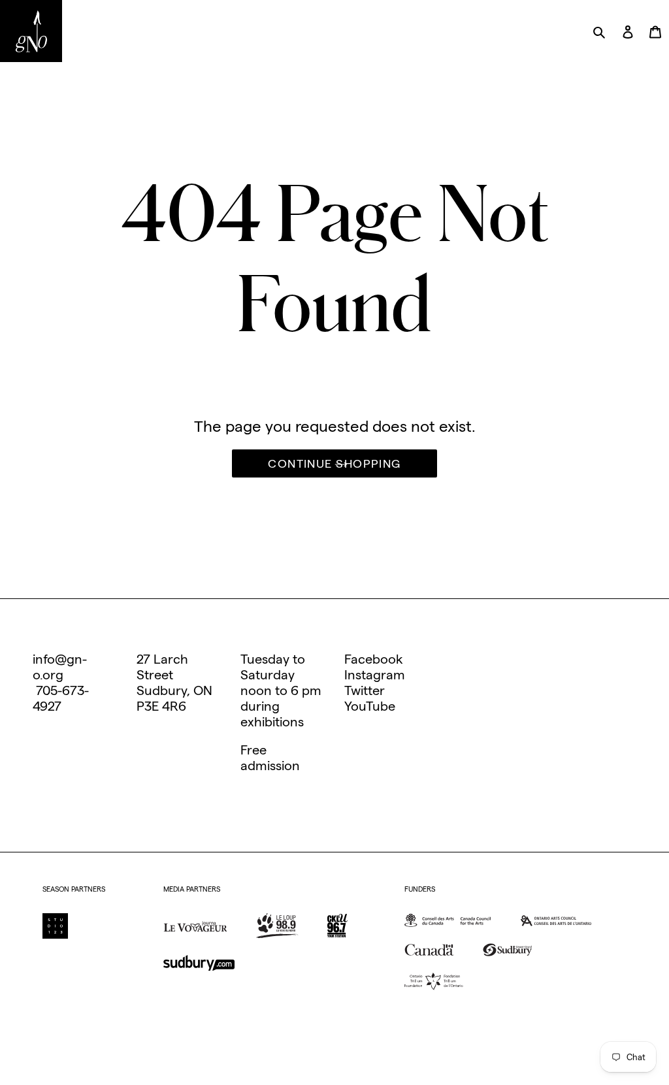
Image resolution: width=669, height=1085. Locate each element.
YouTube (369, 706)
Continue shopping (334, 463)
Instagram (374, 675)
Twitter (364, 690)
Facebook (373, 659)
